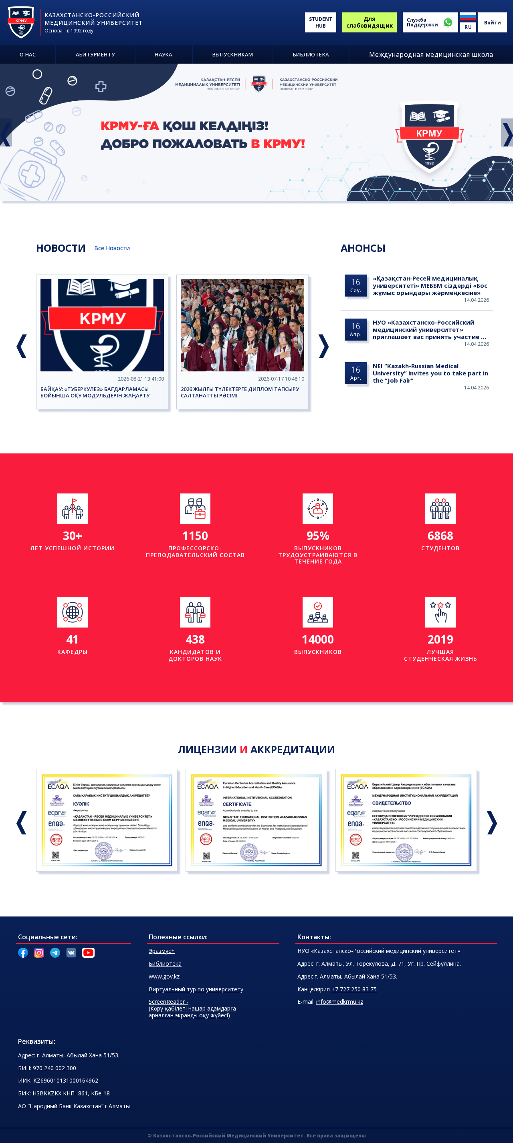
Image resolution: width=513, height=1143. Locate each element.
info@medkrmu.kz (339, 1001)
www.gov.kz (164, 976)
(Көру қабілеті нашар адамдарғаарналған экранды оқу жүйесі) (192, 1008)
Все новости (112, 248)
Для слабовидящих (369, 22)
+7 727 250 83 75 (354, 989)
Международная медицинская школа (431, 54)
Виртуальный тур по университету (196, 989)
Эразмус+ (162, 951)
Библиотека (165, 963)
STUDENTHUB (320, 22)
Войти (492, 22)
